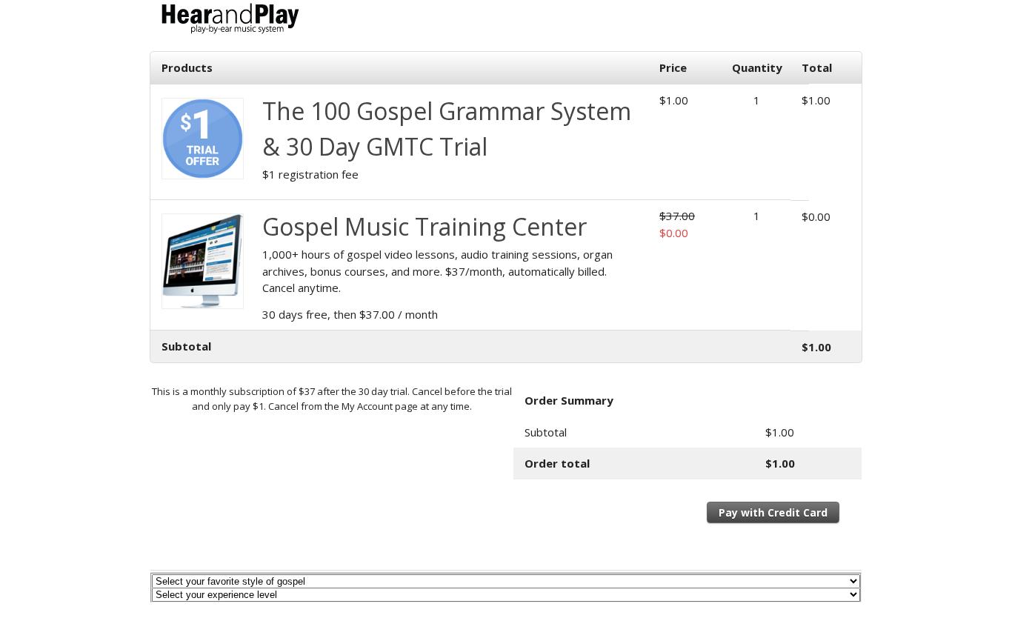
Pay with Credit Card (773, 512)
